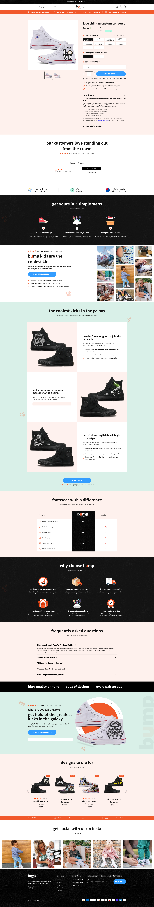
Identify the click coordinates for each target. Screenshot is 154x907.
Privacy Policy (76, 885)
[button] (117, 7)
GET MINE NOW (76, 480)
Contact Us (60, 888)
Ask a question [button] (91, 173)
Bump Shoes (37, 900)
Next (126, 791)
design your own (44, 7)
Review (59, 890)
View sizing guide (120, 35)
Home (59, 880)
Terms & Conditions (78, 882)
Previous (27, 791)
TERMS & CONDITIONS (103, 120)
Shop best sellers (41, 274)
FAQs (58, 885)
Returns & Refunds (77, 880)
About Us (60, 882)
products (31, 7)
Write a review (91, 169)
